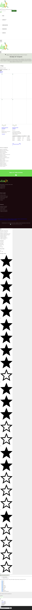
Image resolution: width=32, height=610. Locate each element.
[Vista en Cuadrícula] (0, 70)
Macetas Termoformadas (3, 152)
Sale (1, 245)
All (0, 250)
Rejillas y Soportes (2, 159)
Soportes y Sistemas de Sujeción (4, 157)
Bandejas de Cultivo (3, 155)
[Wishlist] (2, 125)
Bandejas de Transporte (3, 156)
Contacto (4, 32)
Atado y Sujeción (2, 208)
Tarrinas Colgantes (2, 153)
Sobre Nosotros (2, 198)
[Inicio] (5, 54)
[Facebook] (15, 175)
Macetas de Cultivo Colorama (4, 150)
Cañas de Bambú (2, 158)
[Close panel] (0, 229)
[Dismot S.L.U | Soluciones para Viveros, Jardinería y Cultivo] (4, 8)
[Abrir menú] (1, 41)
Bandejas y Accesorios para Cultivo (5, 154)
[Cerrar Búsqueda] (0, 606)
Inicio (3, 15)
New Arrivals (2, 244)
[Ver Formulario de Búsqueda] (0, 52)
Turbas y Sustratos (2, 166)
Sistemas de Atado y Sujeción (12, 219)
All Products (2, 242)
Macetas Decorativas (3, 151)
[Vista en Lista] (1, 70)
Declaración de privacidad (4, 196)
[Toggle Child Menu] (4, 602)
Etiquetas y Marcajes (17, 218)
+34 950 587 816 (2, 185)
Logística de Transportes (3, 211)
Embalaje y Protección (3, 207)
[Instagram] (16, 175)
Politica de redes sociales (4, 197)
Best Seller (1, 243)
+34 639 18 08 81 (2, 186)
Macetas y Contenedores (3, 149)
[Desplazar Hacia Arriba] (1, 597)
